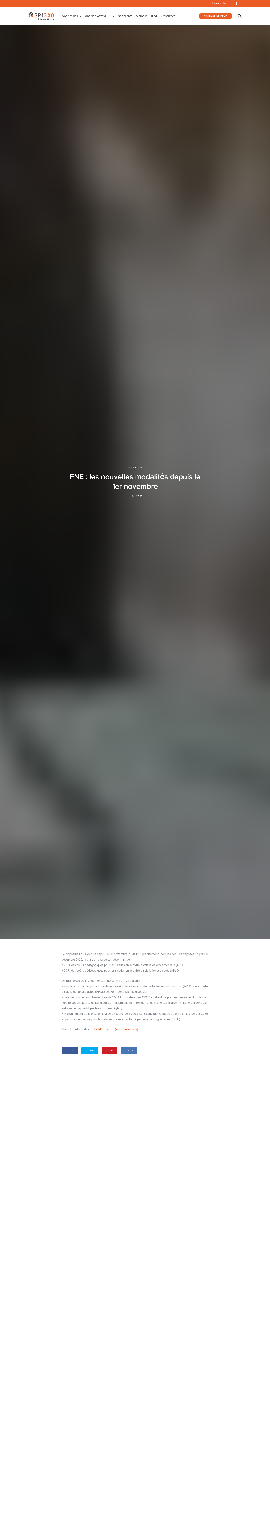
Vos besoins (70, 16)
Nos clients (125, 16)
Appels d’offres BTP (98, 16)
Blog (154, 16)
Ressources (168, 16)
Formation (135, 467)
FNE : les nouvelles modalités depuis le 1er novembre (135, 481)
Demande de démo (216, 16)
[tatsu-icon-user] (232, 3)
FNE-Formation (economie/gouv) (116, 1029)
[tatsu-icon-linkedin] (240, 3)
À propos (141, 16)
